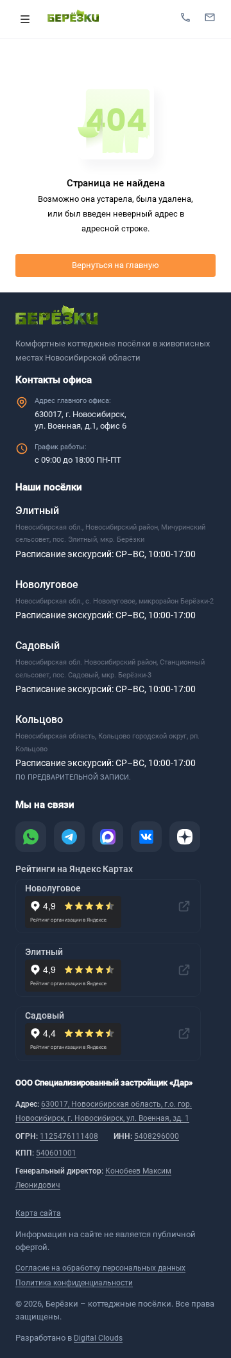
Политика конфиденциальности (74, 1282)
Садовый (37, 645)
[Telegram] (69, 836)
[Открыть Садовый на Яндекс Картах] (184, 1033)
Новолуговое (46, 584)
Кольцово (39, 719)
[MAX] (107, 836)
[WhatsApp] (30, 836)
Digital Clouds (98, 1338)
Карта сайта (38, 1213)
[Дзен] (184, 836)
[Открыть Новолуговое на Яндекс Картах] (184, 906)
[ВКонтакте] (146, 836)
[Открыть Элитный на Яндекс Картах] (184, 970)
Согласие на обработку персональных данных (100, 1268)
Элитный (37, 511)
